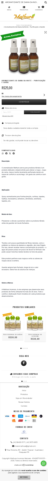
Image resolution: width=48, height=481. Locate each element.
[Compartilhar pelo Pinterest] (14, 153)
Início (18, 25)
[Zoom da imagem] (45, 32)
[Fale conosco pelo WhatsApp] (43, 463)
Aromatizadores (26, 25)
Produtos (24, 394)
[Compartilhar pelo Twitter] (10, 153)
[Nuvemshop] (24, 465)
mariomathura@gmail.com (25, 446)
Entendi (24, 477)
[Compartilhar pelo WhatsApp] (3, 153)
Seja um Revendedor (24, 398)
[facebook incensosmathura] (24, 363)
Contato (24, 406)
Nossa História (24, 402)
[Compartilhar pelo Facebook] (6, 153)
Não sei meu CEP (7, 116)
